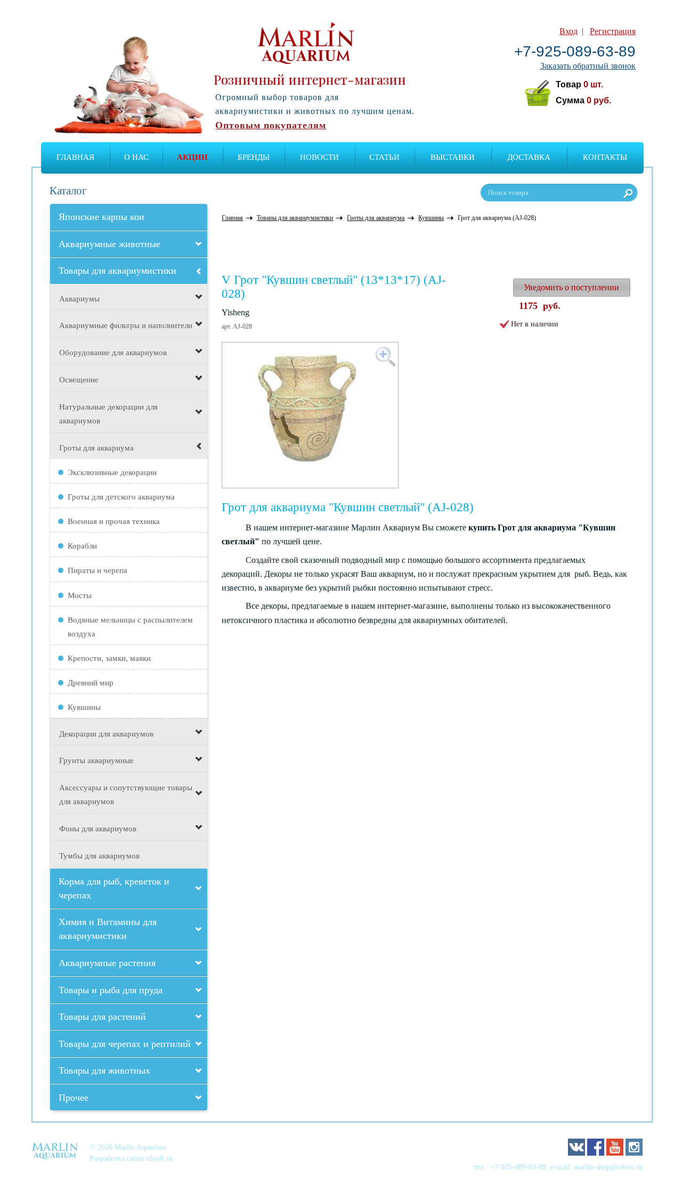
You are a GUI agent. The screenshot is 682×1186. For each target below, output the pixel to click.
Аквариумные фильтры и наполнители (125, 325)
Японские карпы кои (101, 216)
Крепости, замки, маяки (109, 658)
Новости (319, 157)
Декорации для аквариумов (106, 734)
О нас (136, 157)
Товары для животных (104, 1070)
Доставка (528, 157)
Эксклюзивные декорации (112, 472)
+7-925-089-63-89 (575, 51)
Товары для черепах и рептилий (125, 1043)
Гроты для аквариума (96, 448)
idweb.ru (159, 1158)
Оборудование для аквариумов (113, 352)
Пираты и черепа (97, 570)
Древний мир (90, 682)
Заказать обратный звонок (588, 65)
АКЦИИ (192, 157)
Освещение (79, 379)
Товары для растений (102, 1016)
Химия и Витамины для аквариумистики (108, 929)
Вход (568, 31)
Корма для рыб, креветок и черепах (114, 888)
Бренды (254, 157)
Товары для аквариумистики (117, 270)
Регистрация (613, 31)
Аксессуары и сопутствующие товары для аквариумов (125, 794)
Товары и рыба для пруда (111, 990)
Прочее (73, 1097)
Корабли (82, 546)
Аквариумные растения (107, 963)
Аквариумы (79, 299)
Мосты (80, 595)
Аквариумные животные (109, 244)
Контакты (605, 157)
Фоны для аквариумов (97, 828)
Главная (75, 157)
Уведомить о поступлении (571, 287)
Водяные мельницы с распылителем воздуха (130, 627)
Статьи (384, 157)
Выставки (453, 157)
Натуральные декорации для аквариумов (108, 414)
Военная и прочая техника (114, 521)
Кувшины (84, 707)
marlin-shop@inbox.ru (608, 1167)
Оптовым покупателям (270, 125)
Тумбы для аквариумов (99, 856)
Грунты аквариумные (96, 760)
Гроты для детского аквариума (121, 497)
